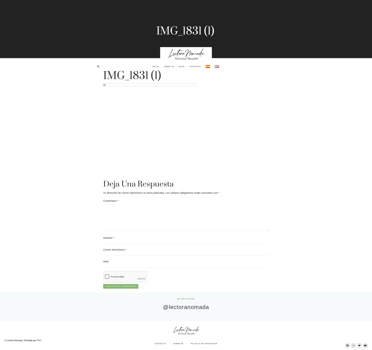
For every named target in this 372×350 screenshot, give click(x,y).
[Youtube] (365, 345)
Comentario (110, 201)
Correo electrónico (114, 249)
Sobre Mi (169, 66)
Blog (182, 66)
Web (106, 261)
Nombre (108, 238)
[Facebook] (347, 345)
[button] (98, 66)
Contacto (195, 66)
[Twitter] (359, 345)
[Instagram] (353, 345)
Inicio (155, 66)
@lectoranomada (186, 307)
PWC (39, 340)
